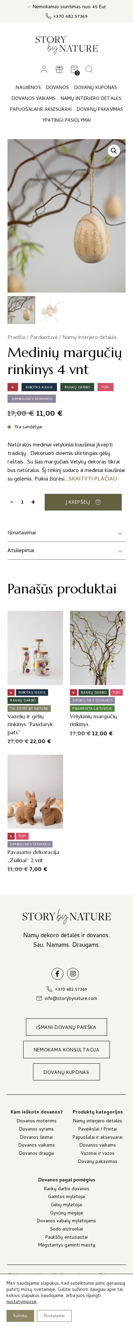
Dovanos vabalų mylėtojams (66, 1222)
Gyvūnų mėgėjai (66, 1214)
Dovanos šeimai (36, 1138)
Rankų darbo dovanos (66, 1190)
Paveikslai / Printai (97, 1130)
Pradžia (16, 338)
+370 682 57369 (70, 17)
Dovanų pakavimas (97, 1162)
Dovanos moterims (37, 1122)
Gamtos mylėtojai (66, 1197)
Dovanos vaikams (36, 1146)
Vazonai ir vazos (98, 1154)
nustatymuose (21, 1302)
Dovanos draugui (36, 1154)
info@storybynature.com (71, 999)
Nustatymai (54, 1316)
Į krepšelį (78, 503)
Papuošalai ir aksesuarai (97, 1138)
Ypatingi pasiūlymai (66, 121)
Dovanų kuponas (95, 88)
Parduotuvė (44, 338)
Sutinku (20, 1316)
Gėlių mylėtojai (66, 1206)
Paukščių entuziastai (66, 1238)
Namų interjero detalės (89, 338)
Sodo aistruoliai (66, 1230)
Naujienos (28, 88)
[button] (114, 151)
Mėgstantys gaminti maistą (66, 1246)
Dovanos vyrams (36, 1130)
